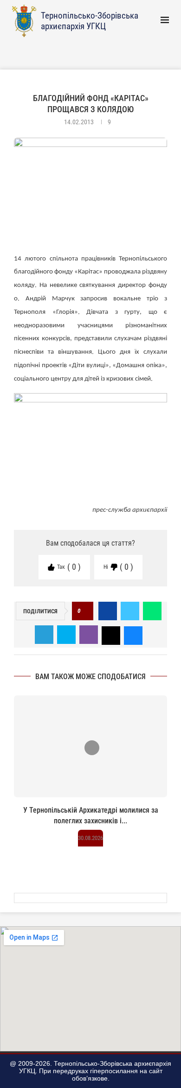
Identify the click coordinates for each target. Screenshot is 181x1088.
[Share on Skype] (66, 634)
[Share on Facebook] (107, 611)
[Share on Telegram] (44, 634)
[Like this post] (85, 611)
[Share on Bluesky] (133, 634)
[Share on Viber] (88, 634)
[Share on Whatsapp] (152, 611)
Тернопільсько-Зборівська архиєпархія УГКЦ (89, 21)
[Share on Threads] (111, 634)
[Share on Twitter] (130, 611)
